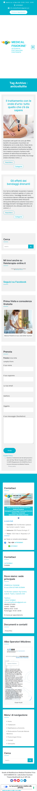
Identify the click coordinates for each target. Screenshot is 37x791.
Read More (9, 162)
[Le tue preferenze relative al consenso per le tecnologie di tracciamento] (33, 787)
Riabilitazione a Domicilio (16, 728)
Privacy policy (12, 466)
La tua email (8, 386)
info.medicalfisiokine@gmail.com (19, 8)
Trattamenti (11, 725)
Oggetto (6, 406)
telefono (6, 396)
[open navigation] (33, 47)
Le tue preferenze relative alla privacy (20, 786)
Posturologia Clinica (14, 737)
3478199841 (18, 542)
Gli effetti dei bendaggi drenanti (18, 182)
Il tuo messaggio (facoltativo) (14, 416)
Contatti (10, 740)
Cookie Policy (8, 456)
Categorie (18, 166)
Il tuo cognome (9, 375)
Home (10, 721)
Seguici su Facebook (14, 282)
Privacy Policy (8, 630)
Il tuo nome (7, 365)
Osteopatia (11, 743)
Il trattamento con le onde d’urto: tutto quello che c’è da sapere (18, 105)
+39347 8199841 (10, 600)
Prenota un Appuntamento (18, 12)
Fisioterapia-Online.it (19, 269)
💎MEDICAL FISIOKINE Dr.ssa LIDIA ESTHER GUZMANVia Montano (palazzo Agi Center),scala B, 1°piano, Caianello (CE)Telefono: (15, 591)
